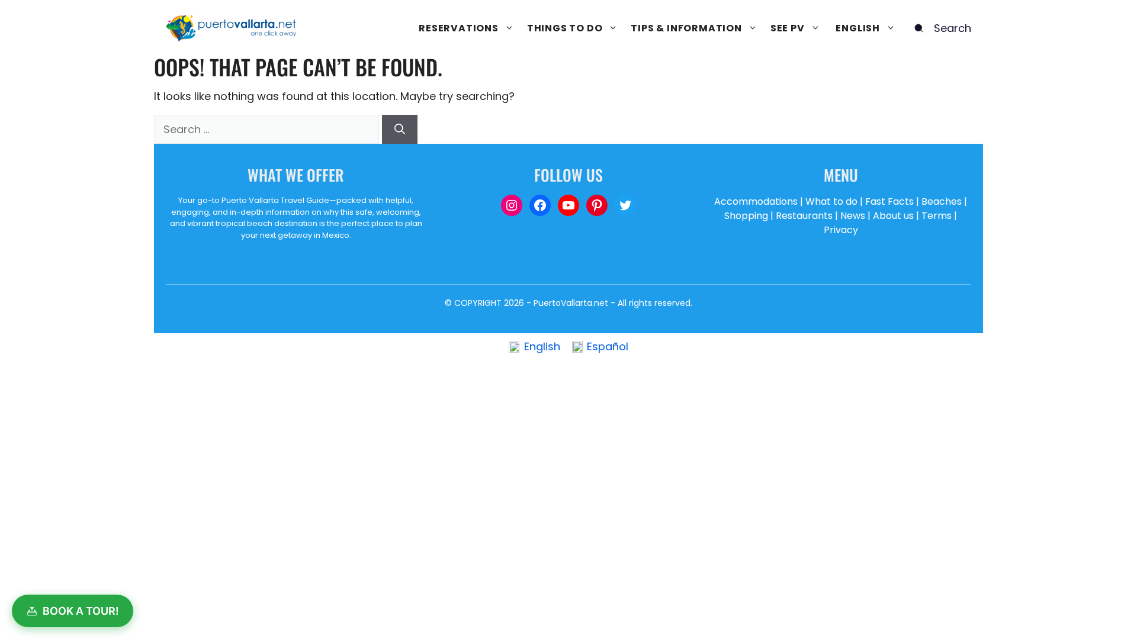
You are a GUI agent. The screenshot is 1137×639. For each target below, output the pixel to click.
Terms (936, 215)
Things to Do (565, 28)
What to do (831, 201)
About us (893, 215)
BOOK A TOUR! (81, 611)
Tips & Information (686, 28)
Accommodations (756, 201)
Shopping (746, 215)
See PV (787, 28)
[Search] (399, 129)
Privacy (841, 230)
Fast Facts (889, 201)
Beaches (941, 201)
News (852, 215)
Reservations (459, 28)
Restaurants (804, 215)
